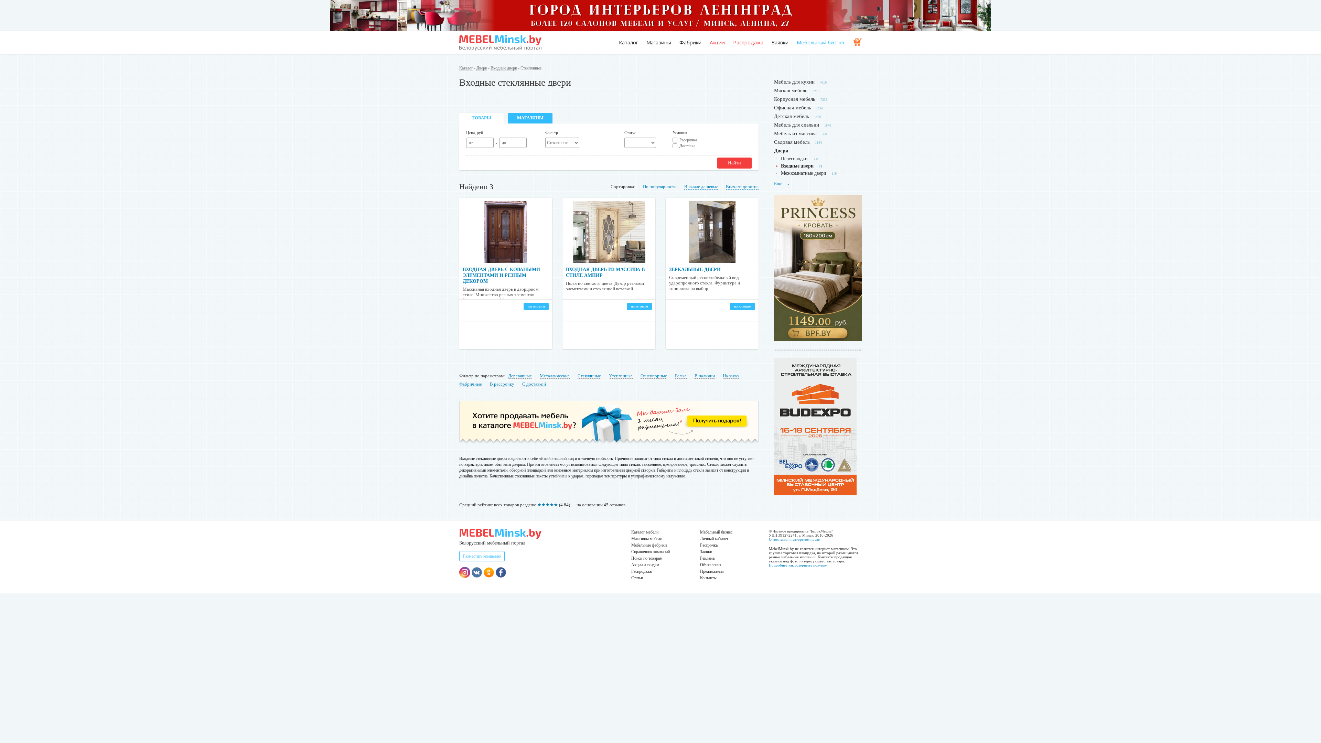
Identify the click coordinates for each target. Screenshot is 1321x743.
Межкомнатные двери (803, 173)
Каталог (628, 42)
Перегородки (794, 158)
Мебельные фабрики (649, 545)
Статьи (637, 577)
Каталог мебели (644, 532)
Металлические (555, 375)
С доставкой (534, 384)
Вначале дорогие (742, 186)
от (471, 142)
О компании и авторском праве (794, 539)
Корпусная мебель (794, 99)
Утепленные (621, 375)
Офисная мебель (792, 107)
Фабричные (470, 384)
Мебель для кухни (794, 82)
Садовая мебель (792, 142)
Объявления (710, 564)
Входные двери (504, 68)
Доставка (687, 145)
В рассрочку (502, 384)
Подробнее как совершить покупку (798, 565)
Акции (717, 42)
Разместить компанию (482, 556)
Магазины (658, 42)
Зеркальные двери (695, 269)
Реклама (707, 558)
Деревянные (520, 375)
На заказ (731, 375)
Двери (481, 68)
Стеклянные (589, 375)
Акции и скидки (645, 564)
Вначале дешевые (701, 186)
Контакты (708, 577)
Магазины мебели (646, 538)
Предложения (712, 571)
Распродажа (748, 42)
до (504, 142)
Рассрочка (688, 140)
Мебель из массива (795, 133)
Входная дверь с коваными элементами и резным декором (501, 275)
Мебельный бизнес (821, 42)
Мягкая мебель (790, 90)
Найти (734, 162)
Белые (681, 375)
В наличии (705, 375)
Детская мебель (791, 116)
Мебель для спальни (796, 125)
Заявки (780, 42)
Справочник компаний (650, 551)
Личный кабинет (714, 538)
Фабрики (690, 42)
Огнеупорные (654, 375)
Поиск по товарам (647, 558)
